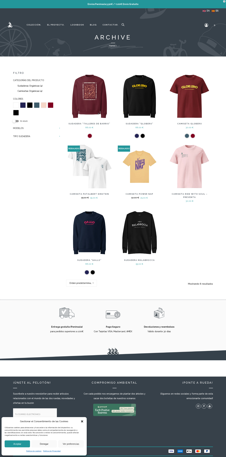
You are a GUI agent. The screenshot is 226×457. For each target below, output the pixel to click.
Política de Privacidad (52, 451)
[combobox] (81, 283)
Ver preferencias (71, 444)
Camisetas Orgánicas (30, 91)
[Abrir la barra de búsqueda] (123, 24)
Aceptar (17, 444)
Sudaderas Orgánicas (30, 86)
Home (112, 46)
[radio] (89, 136)
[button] (82, 421)
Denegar (44, 444)
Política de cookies (34, 451)
